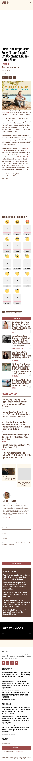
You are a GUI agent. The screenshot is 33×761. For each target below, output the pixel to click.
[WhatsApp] (14, 77)
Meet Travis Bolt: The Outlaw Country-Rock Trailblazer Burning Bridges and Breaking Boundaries (21, 355)
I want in (15, 747)
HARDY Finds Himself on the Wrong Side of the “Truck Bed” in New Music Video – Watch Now (16, 437)
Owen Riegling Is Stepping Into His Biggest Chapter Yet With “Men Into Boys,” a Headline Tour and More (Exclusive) (14, 402)
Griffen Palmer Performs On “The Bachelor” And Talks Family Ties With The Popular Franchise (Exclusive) (16, 455)
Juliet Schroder (15, 67)
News (3, 449)
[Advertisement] (16, 27)
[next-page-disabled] (30, 633)
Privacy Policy (19, 751)
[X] (6, 77)
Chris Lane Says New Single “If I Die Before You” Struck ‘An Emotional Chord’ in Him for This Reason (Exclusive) (16, 414)
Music (14, 388)
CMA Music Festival (17, 348)
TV (2, 431)
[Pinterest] (10, 77)
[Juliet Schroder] (3, 67)
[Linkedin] (6, 517)
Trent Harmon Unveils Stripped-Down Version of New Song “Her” (9, 478)
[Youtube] (16, 663)
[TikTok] (9, 517)
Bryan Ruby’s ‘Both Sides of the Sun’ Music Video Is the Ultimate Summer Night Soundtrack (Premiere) (21, 383)
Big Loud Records (10, 312)
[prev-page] (3, 633)
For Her (27, 157)
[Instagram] (3, 517)
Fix (19, 157)
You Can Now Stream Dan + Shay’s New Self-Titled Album (24, 484)
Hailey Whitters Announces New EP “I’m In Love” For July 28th (16, 446)
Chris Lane (18, 312)
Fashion (14, 332)
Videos (4, 441)
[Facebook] (3, 77)
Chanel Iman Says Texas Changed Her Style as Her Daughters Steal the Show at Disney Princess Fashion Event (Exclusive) (21, 326)
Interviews (15, 360)
